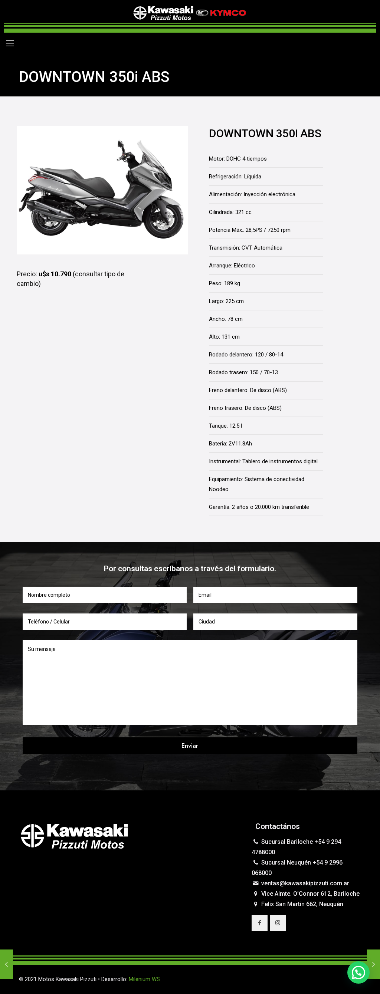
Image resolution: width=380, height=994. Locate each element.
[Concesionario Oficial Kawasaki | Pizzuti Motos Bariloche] (189, 16)
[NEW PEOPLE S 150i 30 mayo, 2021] (6, 964)
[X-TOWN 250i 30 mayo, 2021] (373, 964)
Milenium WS (144, 979)
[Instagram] (334, 979)
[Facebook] (324, 979)
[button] (358, 972)
